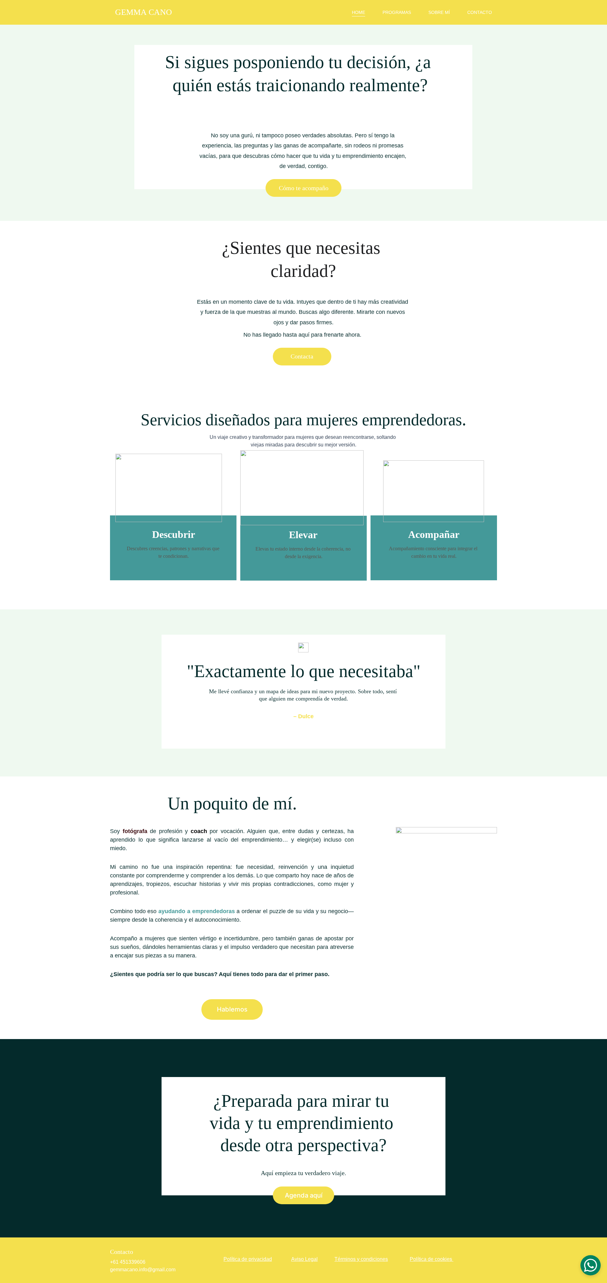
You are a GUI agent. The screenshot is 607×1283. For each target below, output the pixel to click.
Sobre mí (439, 12)
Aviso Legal (304, 1259)
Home (358, 12)
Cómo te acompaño (303, 187)
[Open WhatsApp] (590, 1265)
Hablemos (232, 1009)
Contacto (479, 12)
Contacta (302, 356)
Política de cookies (431, 1259)
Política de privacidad (248, 1259)
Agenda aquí (303, 1195)
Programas (397, 12)
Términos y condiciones (361, 1259)
